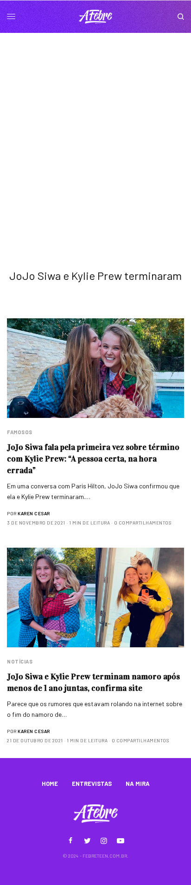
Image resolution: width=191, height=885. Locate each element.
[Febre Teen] (95, 17)
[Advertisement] (95, 133)
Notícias (19, 661)
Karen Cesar (34, 513)
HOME (50, 783)
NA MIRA (138, 783)
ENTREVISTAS (92, 783)
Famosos (19, 432)
